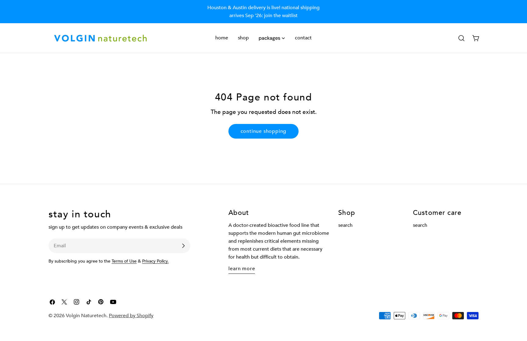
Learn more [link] (241, 268)
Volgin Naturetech (86, 315)
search (345, 225)
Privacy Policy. (155, 261)
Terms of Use (124, 261)
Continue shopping (264, 131)
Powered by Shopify (131, 315)
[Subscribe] (183, 245)
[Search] (461, 38)
